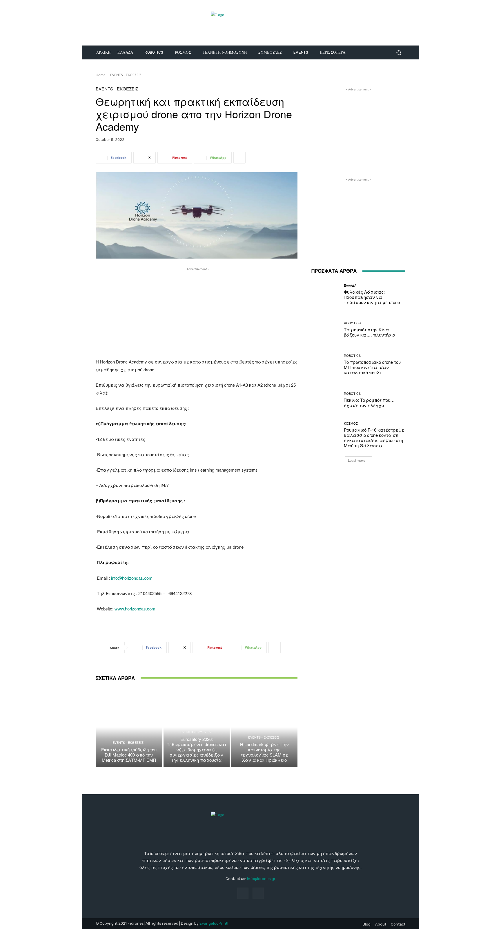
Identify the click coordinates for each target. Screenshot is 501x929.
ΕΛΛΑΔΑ (350, 285)
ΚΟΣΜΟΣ (351, 423)
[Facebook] (242, 893)
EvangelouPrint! (213, 923)
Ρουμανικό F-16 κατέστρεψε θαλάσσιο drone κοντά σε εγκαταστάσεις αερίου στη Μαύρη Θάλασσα (374, 437)
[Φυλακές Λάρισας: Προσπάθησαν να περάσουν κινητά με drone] (325, 294)
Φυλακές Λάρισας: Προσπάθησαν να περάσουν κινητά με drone (372, 297)
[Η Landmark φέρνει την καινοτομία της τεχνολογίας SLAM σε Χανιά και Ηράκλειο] (264, 727)
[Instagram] (258, 893)
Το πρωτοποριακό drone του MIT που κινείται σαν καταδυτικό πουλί (372, 367)
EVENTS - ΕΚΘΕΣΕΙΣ (125, 74)
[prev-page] (99, 776)
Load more (356, 460)
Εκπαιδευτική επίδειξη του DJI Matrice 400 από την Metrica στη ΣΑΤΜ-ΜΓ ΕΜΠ (129, 754)
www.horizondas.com (135, 609)
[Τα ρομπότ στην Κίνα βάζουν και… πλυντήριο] (325, 329)
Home (101, 74)
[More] (239, 157)
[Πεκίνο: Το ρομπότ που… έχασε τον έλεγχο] (325, 400)
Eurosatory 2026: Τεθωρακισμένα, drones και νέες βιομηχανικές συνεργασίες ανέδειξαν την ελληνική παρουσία (196, 749)
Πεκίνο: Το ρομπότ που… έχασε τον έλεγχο (369, 402)
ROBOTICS (352, 323)
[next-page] (108, 776)
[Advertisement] (196, 312)
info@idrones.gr (261, 879)
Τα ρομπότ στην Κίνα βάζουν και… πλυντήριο (369, 332)
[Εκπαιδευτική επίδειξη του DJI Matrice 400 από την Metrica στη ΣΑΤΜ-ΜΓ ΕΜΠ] (129, 727)
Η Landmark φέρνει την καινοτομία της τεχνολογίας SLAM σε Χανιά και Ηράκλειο (264, 752)
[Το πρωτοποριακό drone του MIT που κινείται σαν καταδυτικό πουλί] (325, 364)
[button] (398, 52)
